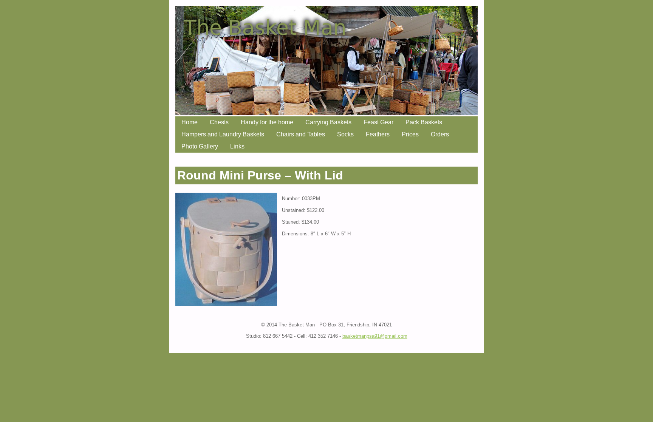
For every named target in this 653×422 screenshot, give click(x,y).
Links (237, 146)
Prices (410, 134)
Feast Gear (378, 122)
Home (189, 122)
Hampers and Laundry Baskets (222, 134)
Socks (345, 134)
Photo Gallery (199, 146)
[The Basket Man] (326, 113)
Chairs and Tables (300, 134)
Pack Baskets (423, 122)
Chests (219, 122)
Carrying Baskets (328, 122)
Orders (440, 134)
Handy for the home (267, 122)
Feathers (378, 134)
